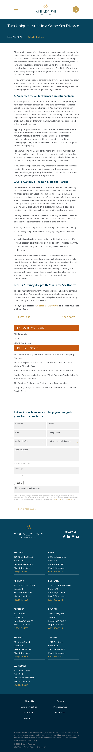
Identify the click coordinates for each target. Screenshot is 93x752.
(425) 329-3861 (21, 571)
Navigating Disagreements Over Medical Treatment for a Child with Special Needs (45, 389)
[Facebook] (63, 536)
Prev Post (24, 317)
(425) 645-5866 (21, 599)
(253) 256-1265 (55, 656)
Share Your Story (21, 450)
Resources (60, 712)
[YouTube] (77, 536)
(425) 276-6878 (55, 571)
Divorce (17, 338)
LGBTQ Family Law (23, 343)
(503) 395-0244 (55, 599)
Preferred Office (21, 441)
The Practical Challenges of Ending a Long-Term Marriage (41, 383)
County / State (54, 432)
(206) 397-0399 (21, 656)
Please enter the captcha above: (27, 488)
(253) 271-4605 (21, 628)
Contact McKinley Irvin (47, 305)
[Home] (45, 9)
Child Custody (20, 334)
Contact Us (29, 718)
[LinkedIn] (68, 536)
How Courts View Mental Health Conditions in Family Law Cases (44, 370)
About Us (29, 701)
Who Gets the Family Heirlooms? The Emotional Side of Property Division (44, 356)
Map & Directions (22, 568)
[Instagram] (73, 536)
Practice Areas (60, 706)
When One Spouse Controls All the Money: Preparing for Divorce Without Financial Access (44, 364)
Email (17, 432)
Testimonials (29, 712)
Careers (60, 701)
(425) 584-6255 (55, 628)
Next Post (68, 317)
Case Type (19, 469)
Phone (51, 424)
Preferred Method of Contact (60, 441)
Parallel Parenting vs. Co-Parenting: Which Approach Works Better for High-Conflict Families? (46, 377)
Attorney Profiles (29, 706)
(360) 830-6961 (21, 685)
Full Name (19, 424)
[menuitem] (17, 746)
